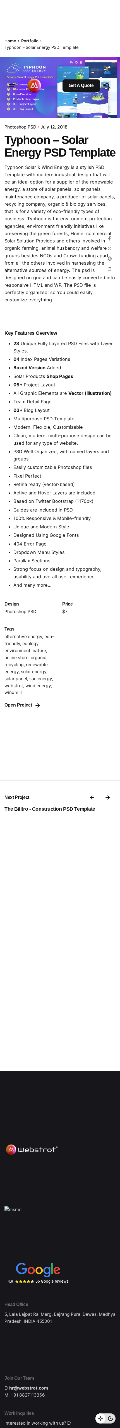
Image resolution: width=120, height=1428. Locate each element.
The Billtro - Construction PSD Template (49, 809)
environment (17, 650)
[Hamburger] (12, 85)
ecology (30, 643)
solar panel (15, 678)
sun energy (40, 678)
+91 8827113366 (28, 1395)
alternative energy (23, 636)
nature (39, 650)
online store (16, 657)
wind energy (38, 685)
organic (38, 657)
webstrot (13, 685)
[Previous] (92, 797)
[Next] (108, 797)
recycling (14, 664)
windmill (13, 692)
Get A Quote (81, 85)
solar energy (33, 671)
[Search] (108, 85)
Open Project (18, 705)
